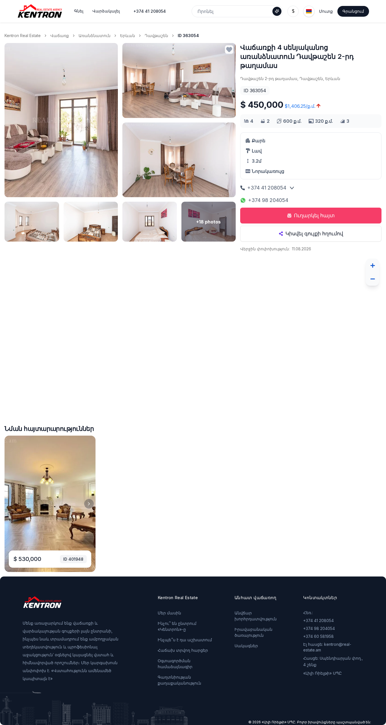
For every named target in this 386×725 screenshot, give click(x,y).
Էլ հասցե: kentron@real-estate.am (327, 647)
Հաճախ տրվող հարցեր (183, 650)
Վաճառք (59, 35)
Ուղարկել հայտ (314, 215)
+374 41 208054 (149, 11)
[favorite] (229, 49)
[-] (372, 279)
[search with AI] (276, 11)
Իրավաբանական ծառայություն (253, 632)
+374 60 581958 (318, 636)
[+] (372, 265)
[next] (89, 504)
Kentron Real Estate (23, 35)
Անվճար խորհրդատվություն (256, 615)
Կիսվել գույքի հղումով (314, 233)
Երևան (127, 35)
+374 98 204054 (268, 200)
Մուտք (326, 11)
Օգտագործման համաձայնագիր (175, 663)
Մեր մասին (169, 612)
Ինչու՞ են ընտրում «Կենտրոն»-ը (177, 626)
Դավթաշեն (156, 35)
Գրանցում (353, 11)
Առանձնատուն (94, 35)
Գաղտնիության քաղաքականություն (179, 680)
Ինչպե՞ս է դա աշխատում (185, 639)
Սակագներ (246, 645)
